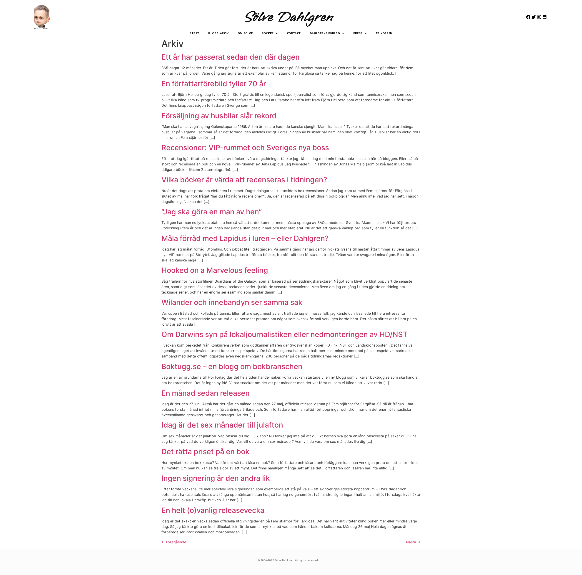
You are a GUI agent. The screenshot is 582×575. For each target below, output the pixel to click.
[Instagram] (539, 17)
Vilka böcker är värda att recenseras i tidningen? (244, 179)
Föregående (173, 542)
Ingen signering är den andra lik (215, 478)
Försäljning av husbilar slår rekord (218, 115)
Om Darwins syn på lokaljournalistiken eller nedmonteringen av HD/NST (284, 334)
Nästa (413, 542)
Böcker (267, 33)
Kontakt (294, 33)
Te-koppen (384, 33)
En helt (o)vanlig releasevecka (212, 510)
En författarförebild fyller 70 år (213, 83)
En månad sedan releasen (205, 393)
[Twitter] (534, 17)
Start (194, 33)
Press (358, 33)
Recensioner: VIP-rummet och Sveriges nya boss (245, 147)
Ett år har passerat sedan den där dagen (230, 57)
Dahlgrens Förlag (325, 33)
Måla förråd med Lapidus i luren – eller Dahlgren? (245, 238)
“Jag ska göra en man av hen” (211, 211)
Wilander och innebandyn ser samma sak (231, 302)
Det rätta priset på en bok (205, 451)
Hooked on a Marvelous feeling (214, 270)
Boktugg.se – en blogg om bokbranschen (231, 366)
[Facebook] (528, 17)
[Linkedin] (544, 17)
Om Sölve (245, 33)
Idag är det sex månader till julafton (222, 424)
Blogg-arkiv (218, 33)
